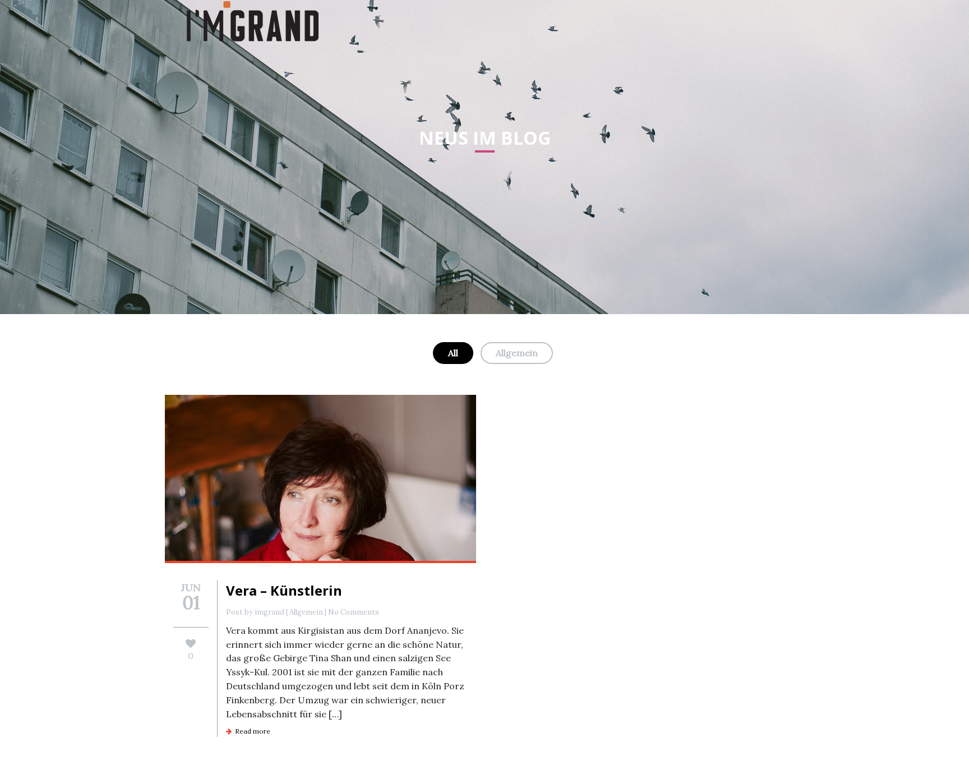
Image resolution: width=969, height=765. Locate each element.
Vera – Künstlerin (284, 590)
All (453, 352)
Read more (251, 731)
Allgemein (517, 352)
